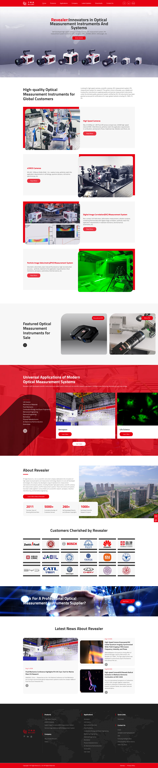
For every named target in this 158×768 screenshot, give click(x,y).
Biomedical (26, 417)
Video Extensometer (35, 229)
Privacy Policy (131, 766)
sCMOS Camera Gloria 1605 (91, 176)
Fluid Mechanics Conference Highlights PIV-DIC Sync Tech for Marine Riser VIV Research (50, 673)
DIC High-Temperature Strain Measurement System (44, 226)
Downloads (98, 3)
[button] (25, 431)
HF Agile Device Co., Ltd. (36, 766)
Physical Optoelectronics (30, 419)
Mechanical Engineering (30, 412)
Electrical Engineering (29, 414)
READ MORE (79, 38)
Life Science (26, 402)
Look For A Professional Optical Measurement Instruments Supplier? (54, 600)
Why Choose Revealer (51, 739)
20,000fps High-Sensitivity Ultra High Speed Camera (45, 127)
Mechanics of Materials (30, 404)
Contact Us (109, 3)
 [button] (25, 345)
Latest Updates (86, 3)
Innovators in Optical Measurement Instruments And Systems (79, 24)
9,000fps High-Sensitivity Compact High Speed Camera (45, 134)
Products (53, 3)
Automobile (26, 424)
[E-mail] (156, 516)
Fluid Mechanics (28, 407)
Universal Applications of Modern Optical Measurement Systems (51, 379)
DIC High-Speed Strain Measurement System (42, 222)
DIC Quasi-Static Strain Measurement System (43, 224)
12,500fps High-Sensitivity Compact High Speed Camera (46, 132)
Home (44, 3)
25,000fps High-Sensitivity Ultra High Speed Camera (45, 125)
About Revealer (36, 470)
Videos (46, 742)
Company (75, 3)
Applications (64, 3)
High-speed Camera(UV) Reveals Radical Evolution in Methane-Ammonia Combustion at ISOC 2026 (119, 674)
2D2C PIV (85, 274)
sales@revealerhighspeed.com (126, 733)
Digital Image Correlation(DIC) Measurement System (105, 214)
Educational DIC (34, 219)
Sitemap (122, 766)
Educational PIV (87, 276)
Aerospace (26, 399)
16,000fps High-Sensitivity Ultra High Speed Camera (45, 129)
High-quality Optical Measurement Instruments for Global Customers (49, 94)
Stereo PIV (86, 271)
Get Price (127, 601)
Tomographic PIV (87, 269)
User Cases (79, 444)
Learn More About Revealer (36, 496)
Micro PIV (85, 267)
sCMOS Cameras (34, 168)
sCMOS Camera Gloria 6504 (91, 173)
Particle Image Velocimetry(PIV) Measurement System (50, 262)
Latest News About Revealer (79, 628)
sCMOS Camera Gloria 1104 (91, 178)
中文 (133, 3)
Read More (89, 133)
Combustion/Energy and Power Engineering (36, 409)
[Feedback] (156, 520)
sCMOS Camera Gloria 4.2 (90, 180)
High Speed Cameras (91, 120)
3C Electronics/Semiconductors (33, 422)
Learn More (65, 434)
